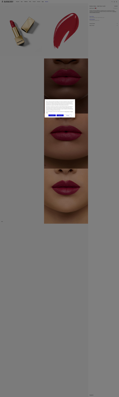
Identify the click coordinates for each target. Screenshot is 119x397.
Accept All (52, 115)
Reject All (60, 115)
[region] (60, 108)
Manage (67, 115)
